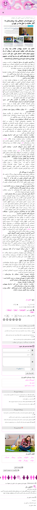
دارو (19, 150)
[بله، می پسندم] (15, 315)
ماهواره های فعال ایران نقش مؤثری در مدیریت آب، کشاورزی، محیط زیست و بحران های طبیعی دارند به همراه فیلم (19, 395)
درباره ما (34, 500)
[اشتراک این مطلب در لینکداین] (7, 319)
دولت (32, 460)
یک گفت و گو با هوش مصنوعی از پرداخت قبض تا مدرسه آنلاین (21, 417)
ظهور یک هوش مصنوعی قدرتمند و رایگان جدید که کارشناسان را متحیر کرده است (19, 413)
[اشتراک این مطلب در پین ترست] (10, 319)
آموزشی (22, 310)
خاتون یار (30, 4)
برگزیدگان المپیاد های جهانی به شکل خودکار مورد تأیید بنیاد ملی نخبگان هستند (20, 336)
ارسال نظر (29, 373)
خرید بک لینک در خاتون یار (30, 503)
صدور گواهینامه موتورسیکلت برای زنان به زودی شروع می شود (21, 401)
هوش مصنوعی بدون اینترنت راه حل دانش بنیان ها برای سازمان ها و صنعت (19, 420)
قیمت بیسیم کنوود (29, 385)
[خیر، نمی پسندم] (7, 315)
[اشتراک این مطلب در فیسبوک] (16, 319)
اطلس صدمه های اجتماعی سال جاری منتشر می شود (24, 339)
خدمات (7, 457)
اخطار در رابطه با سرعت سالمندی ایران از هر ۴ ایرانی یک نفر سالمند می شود (19, 331)
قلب (22, 142)
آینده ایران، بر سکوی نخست (28, 399)
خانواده (29, 229)
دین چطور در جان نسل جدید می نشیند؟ (26, 404)
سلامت (5, 139)
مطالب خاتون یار (32, 505)
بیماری (19, 457)
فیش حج (32, 383)
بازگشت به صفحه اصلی (10, 470)
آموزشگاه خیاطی (29, 380)
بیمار (15, 310)
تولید (32, 312)
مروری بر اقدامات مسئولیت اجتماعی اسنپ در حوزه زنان (23, 328)
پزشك (9, 310)
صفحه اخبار (18, 467)
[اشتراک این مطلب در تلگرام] (19, 319)
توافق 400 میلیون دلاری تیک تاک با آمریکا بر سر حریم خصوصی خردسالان (19, 422)
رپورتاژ (26, 460)
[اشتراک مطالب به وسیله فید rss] (4, 319)
